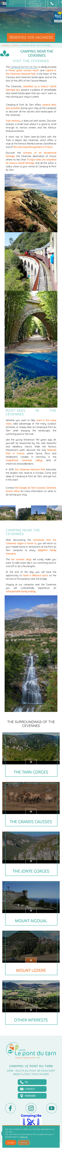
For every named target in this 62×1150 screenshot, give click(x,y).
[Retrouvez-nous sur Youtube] (51, 1108)
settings (24, 1137)
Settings (24, 1142)
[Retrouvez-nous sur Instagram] (31, 1108)
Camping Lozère (9, 45)
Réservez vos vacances (31, 37)
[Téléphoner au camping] (52, 3)
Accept (10, 1142)
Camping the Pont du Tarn (24, 66)
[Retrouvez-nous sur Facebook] (10, 1108)
